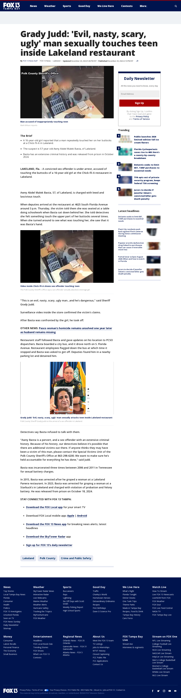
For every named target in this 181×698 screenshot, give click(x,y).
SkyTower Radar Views (43, 591)
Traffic (96, 591)
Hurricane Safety (40, 608)
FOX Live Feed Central (162, 608)
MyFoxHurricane (40, 614)
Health (6, 604)
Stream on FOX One (164, 636)
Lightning (67, 597)
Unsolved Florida (11, 614)
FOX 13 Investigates (12, 611)
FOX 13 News (45, 61)
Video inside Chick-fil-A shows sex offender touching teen (49, 286)
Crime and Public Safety (76, 558)
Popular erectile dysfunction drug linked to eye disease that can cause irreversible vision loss (131, 246)
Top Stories (8, 591)
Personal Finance (11, 647)
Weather (38, 587)
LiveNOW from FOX (161, 597)
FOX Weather (39, 618)
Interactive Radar (41, 594)
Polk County (47, 558)
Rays (65, 594)
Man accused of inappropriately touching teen (44, 121)
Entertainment (42, 636)
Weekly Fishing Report (73, 607)
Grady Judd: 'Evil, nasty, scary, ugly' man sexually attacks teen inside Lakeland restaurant (66, 417)
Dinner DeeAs (129, 597)
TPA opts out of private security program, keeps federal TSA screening (147, 180)
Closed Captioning (101, 654)
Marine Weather (40, 601)
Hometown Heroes (101, 597)
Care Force (128, 618)
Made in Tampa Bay (132, 608)
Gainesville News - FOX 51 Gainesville (75, 647)
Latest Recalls (9, 644)
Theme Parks (129, 604)
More (143, 6)
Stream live (128, 644)
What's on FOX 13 (41, 654)
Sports (67, 587)
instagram (164, 691)
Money (7, 636)
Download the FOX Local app (44, 507)
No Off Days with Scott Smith (73, 602)
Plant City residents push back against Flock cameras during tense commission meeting (130, 232)
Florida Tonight (129, 594)
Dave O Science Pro (102, 611)
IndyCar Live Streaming (162, 656)
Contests (37, 657)
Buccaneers (68, 591)
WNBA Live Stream (161, 672)
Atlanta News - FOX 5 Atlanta (73, 653)
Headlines (37, 640)
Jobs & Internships (101, 647)
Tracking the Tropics (42, 611)
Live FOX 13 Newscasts (163, 594)
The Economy (9, 650)
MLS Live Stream (160, 675)
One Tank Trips (130, 601)
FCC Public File (99, 657)
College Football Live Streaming (161, 645)
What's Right (128, 591)
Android (82, 515)
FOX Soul (156, 604)
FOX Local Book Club (43, 644)
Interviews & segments (133, 647)
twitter (158, 691)
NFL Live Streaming (161, 640)
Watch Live (159, 587)
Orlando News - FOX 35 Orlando (74, 641)
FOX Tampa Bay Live (162, 614)
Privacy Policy (142, 116)
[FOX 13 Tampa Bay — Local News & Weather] (12, 6)
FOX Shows (38, 650)
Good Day (99, 587)
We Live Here (131, 587)
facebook (152, 691)
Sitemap (7, 628)
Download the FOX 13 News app (46, 524)
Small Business (10, 654)
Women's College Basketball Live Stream (162, 667)
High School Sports (71, 610)
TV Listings (98, 644)
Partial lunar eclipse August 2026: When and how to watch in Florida (131, 258)
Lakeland (56, 61)
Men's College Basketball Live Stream (163, 661)
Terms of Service (141, 119)
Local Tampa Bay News (14, 594)
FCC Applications (100, 661)
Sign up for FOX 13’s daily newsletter (49, 545)
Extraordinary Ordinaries (104, 601)
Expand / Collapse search (176, 6)
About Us (98, 636)
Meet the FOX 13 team (103, 640)
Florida (6, 597)
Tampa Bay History (131, 614)
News (6, 587)
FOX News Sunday (11, 621)
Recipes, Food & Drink (133, 611)
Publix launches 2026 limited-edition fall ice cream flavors (146, 139)
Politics (6, 608)
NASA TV (156, 611)
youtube (169, 691)
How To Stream (159, 591)
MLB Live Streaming (161, 650)
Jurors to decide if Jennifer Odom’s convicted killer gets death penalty (131, 271)
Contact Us (98, 664)
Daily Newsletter (11, 625)
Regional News (72, 636)
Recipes (96, 604)
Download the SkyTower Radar (45, 536)
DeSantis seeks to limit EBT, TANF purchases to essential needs (146, 167)
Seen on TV (8, 618)
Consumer (8, 601)
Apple (70, 515)
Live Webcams (40, 597)
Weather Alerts (40, 604)
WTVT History (99, 650)
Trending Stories (40, 647)
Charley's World (100, 594)
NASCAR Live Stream (162, 653)
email (175, 691)
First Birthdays (99, 608)
